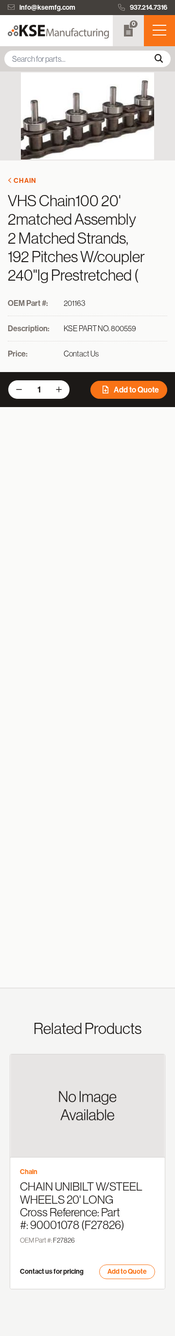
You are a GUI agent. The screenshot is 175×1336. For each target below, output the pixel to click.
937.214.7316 (148, 7)
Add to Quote (135, 389)
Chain (25, 181)
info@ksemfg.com (47, 7)
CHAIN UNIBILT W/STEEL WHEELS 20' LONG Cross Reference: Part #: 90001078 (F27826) (81, 1205)
